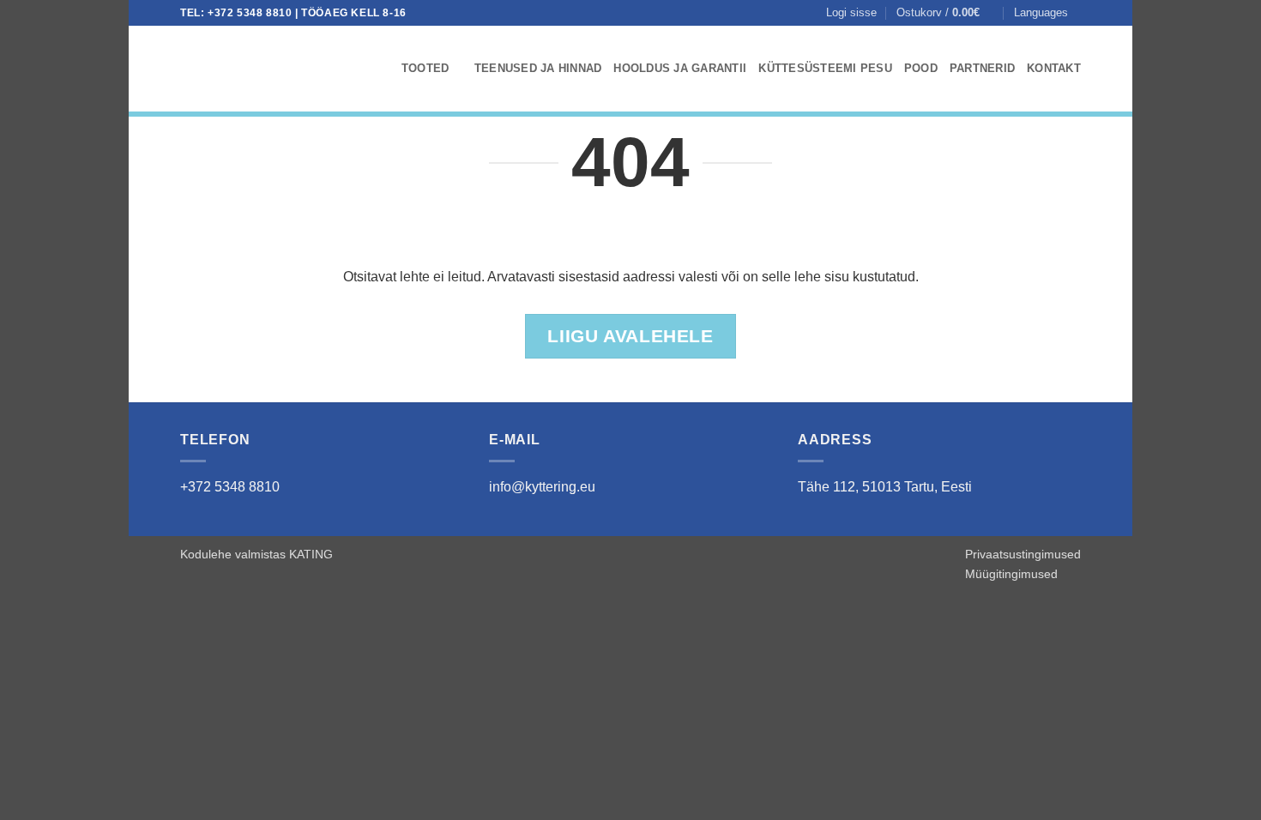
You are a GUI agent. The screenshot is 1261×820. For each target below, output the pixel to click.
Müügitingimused (1011, 574)
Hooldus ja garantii (679, 68)
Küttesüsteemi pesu (825, 68)
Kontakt (1054, 68)
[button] (851, 13)
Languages (1041, 12)
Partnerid (982, 68)
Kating (311, 554)
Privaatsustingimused (1023, 554)
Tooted (425, 68)
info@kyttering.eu (542, 486)
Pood (921, 68)
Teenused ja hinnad (538, 68)
